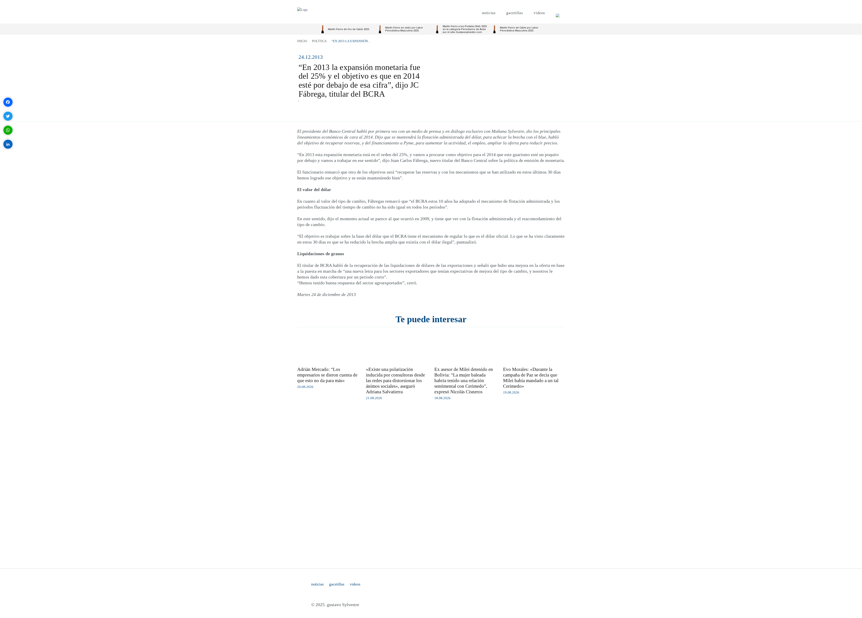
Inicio (302, 41)
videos (355, 584)
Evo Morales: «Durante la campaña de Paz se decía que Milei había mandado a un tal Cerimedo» (531, 378)
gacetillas (336, 584)
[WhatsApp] (8, 130)
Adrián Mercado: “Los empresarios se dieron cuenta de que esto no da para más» (327, 375)
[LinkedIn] (8, 144)
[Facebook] (8, 102)
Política (319, 41)
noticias (317, 584)
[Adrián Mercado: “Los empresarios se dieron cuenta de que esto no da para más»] (328, 348)
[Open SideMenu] (557, 13)
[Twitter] (8, 116)
